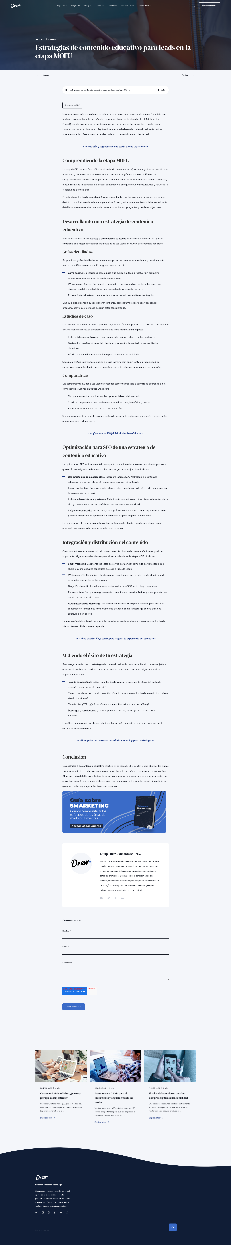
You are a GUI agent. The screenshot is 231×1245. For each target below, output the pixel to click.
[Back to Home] (16, 5)
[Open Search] (194, 5)
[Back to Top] (173, 1227)
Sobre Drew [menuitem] (144, 5)
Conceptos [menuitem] (87, 5)
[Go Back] (115, 77)
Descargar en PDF (72, 105)
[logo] (42, 1177)
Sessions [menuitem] (101, 5)
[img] (158, 90)
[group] (115, 90)
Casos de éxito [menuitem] (127, 5)
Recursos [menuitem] (113, 5)
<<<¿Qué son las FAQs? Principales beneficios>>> (115, 433)
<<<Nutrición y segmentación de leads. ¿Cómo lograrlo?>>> (115, 146)
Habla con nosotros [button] (209, 5)
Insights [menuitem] (74, 5)
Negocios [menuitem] (61, 5)
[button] (66, 90)
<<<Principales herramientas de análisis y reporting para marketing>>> (115, 740)
